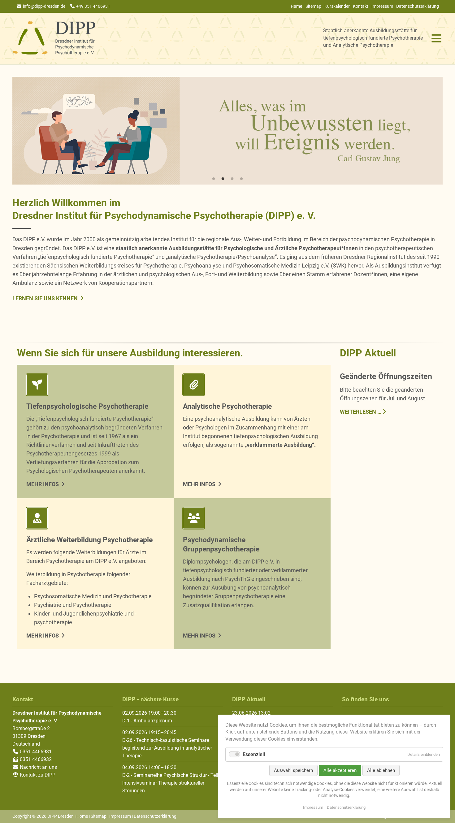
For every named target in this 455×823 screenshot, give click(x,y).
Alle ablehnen (381, 770)
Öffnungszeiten (359, 398)
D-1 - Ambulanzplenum (147, 721)
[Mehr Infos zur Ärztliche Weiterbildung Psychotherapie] (95, 519)
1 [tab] (213, 179)
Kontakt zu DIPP (37, 775)
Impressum (382, 6)
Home (82, 816)
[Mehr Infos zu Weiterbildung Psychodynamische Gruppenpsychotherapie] (252, 519)
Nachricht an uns (38, 767)
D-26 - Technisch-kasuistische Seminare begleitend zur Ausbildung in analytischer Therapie (167, 748)
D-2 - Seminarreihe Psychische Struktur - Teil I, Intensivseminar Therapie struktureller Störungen (172, 783)
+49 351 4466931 (93, 6)
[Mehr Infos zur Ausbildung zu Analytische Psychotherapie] (252, 386)
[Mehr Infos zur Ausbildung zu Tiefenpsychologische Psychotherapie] (95, 386)
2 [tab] (223, 179)
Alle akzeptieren (340, 770)
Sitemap (313, 6)
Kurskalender (337, 6)
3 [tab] (232, 179)
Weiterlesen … (360, 411)
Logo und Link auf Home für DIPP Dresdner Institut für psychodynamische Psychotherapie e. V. (54, 38)
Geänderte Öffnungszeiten (386, 376)
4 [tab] (241, 179)
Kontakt (360, 6)
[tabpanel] (227, 131)
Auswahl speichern (293, 770)
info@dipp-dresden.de (44, 6)
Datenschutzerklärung (417, 6)
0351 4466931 (35, 752)
